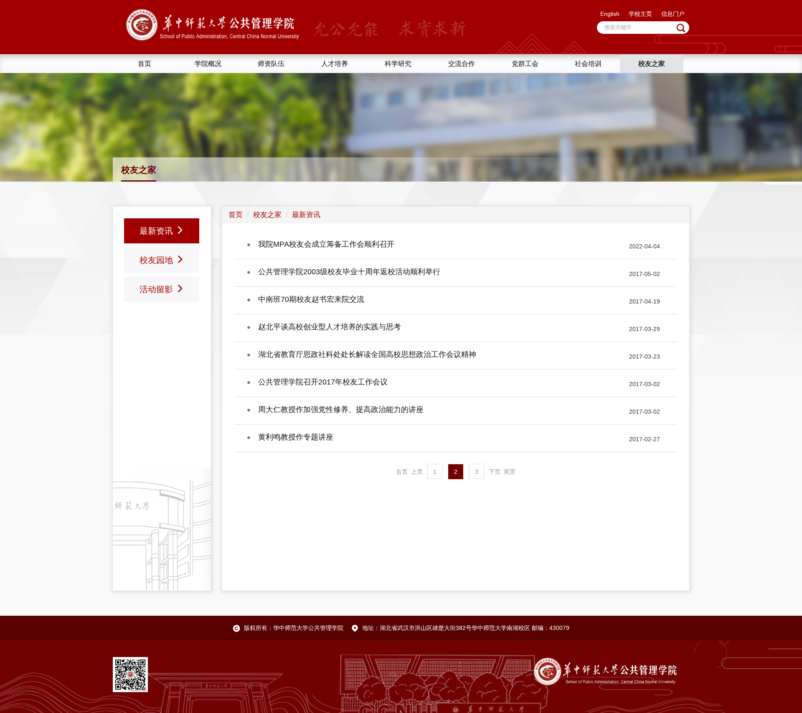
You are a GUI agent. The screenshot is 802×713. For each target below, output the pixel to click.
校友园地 (157, 260)
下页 (494, 471)
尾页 (509, 471)
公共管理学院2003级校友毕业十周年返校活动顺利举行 (349, 272)
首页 (235, 215)
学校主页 (640, 13)
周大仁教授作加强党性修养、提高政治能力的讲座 (341, 409)
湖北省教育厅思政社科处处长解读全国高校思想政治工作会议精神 (367, 354)
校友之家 (267, 215)
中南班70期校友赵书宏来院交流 (311, 299)
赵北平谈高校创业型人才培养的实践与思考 (329, 327)
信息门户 (673, 13)
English (609, 13)
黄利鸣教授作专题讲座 (295, 437)
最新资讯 (157, 230)
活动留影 (157, 289)
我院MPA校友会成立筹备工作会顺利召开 (326, 244)
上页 (417, 471)
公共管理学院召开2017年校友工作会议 (323, 382)
